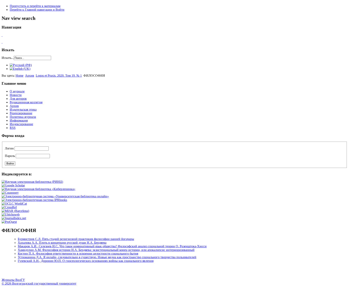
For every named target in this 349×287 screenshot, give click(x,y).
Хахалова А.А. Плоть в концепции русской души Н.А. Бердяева (62, 242)
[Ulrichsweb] (11, 214)
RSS (13, 127)
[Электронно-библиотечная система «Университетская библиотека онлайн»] (55, 196)
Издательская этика (23, 109)
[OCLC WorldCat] (14, 203)
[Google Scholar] (13, 185)
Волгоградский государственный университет (7, 272)
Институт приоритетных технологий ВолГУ (57, 272)
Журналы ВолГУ (13, 280)
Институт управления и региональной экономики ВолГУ (77, 272)
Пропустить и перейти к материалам (35, 6)
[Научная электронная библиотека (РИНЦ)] (32, 181)
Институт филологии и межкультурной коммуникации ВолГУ (98, 272)
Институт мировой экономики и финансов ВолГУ (87, 272)
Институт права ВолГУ (108, 272)
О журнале (17, 91)
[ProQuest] (9, 221)
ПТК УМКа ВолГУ (27, 272)
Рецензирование (21, 113)
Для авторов (18, 98)
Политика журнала (23, 117)
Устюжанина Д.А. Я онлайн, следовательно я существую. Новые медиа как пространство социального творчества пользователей (107, 257)
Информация (19, 120)
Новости (16, 95)
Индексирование (21, 124)
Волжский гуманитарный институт (17, 272)
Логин (9, 148)
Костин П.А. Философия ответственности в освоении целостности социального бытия (78, 253)
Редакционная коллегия (26, 102)
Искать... (8, 57)
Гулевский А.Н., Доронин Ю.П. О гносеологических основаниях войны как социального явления (85, 261)
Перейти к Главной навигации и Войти (37, 9)
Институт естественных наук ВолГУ (67, 272)
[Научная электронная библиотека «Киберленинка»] (38, 189)
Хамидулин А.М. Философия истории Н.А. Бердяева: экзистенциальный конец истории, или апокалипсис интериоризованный (106, 250)
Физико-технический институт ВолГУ (47, 272)
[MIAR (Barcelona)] (15, 211)
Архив (29, 75)
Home (19, 75)
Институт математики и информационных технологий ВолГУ (37, 272)
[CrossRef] (9, 207)
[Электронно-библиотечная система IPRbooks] (34, 200)
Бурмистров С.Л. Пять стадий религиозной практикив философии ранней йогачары (76, 239)
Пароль (10, 156)
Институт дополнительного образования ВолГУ (128, 272)
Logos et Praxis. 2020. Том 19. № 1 (59, 75)
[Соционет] (10, 192)
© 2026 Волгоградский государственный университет (39, 283)
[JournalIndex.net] (14, 218)
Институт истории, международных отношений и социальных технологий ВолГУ (118, 272)
